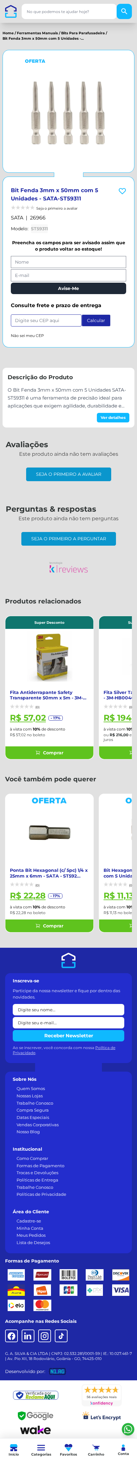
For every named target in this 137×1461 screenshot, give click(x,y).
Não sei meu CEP (27, 335)
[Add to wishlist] (122, 191)
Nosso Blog (28, 1131)
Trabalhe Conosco (35, 1103)
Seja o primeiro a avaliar (68, 474)
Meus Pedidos (31, 1235)
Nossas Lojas (30, 1095)
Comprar (53, 753)
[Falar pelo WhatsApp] (128, 1429)
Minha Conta (30, 1228)
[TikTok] (61, 1336)
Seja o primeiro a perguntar (68, 539)
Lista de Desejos (33, 1242)
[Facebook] (11, 1336)
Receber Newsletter (68, 1036)
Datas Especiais (33, 1117)
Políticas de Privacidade (41, 1194)
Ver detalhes (113, 417)
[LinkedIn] (28, 1336)
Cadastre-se (29, 1220)
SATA (17, 218)
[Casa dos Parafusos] (11, 11)
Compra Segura (33, 1110)
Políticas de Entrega (37, 1179)
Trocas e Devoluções (37, 1172)
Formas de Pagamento (40, 1165)
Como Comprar (32, 1158)
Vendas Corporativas (38, 1124)
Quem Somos (31, 1088)
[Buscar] (124, 11)
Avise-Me (68, 288)
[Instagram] (44, 1336)
